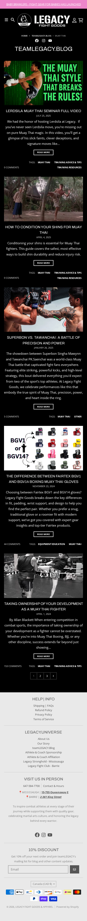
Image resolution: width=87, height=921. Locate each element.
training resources (69, 167)
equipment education (51, 544)
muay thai (44, 162)
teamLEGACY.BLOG (41, 35)
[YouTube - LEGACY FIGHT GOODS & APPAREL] (50, 40)
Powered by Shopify (67, 906)
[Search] (12, 19)
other (78, 416)
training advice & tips (68, 162)
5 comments (11, 416)
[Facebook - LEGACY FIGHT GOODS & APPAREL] (36, 40)
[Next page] (53, 676)
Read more (43, 152)
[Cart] (80, 20)
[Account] (74, 20)
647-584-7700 (31, 786)
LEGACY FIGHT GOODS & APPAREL (34, 906)
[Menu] (6, 19)
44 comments (12, 544)
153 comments (13, 666)
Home (24, 35)
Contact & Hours (53, 786)
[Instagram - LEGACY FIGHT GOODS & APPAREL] (43, 40)
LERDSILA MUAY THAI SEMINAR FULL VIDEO (43, 111)
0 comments (11, 167)
